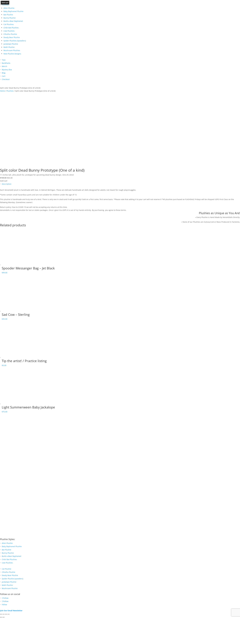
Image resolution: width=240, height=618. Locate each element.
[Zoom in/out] (1, 614)
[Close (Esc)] (9, 614)
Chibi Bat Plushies (11, 27)
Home (2, 91)
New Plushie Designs (12, 53)
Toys (4, 60)
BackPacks (6, 63)
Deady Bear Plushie (12, 37)
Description (6, 184)
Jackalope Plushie (11, 44)
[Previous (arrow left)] (1, 617)
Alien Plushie (9, 8)
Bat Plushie (8, 14)
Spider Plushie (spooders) (12, 578)
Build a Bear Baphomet (13, 21)
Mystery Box (7, 69)
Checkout (6, 79)
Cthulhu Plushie (10, 34)
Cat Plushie (6, 569)
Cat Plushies (9, 24)
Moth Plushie (9, 47)
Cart (3, 76)
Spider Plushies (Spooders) (15, 40)
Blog (3, 73)
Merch (4, 66)
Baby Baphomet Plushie (13, 11)
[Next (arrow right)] (3, 617)
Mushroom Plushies (12, 50)
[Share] (6, 614)
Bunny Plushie (10, 18)
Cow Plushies (9, 31)
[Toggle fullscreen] (3, 614)
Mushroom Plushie (10, 588)
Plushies (5, 5)
